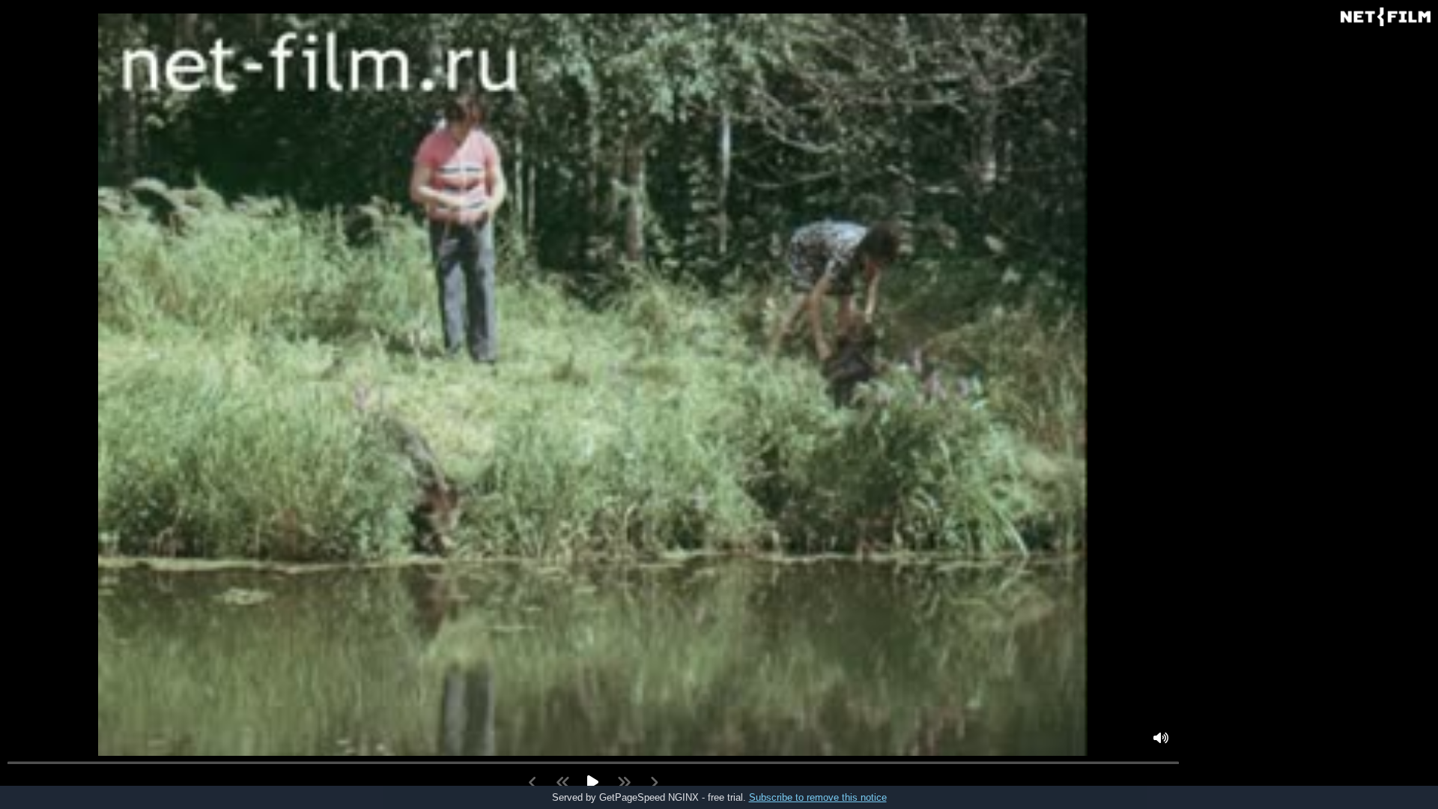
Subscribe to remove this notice (818, 797)
